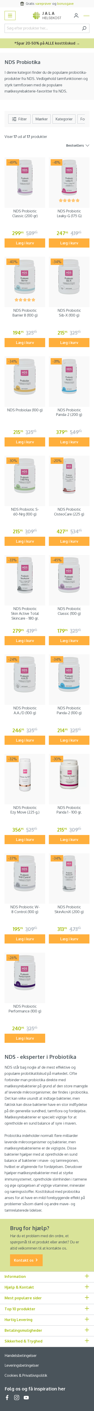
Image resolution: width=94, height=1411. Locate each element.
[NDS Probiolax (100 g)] (24, 376)
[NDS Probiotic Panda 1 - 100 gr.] (69, 774)
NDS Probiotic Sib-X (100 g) (69, 312)
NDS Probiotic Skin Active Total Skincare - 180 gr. (25, 613)
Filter (22, 119)
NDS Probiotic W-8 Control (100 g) (25, 909)
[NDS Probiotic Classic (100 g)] (69, 575)
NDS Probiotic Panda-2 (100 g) (69, 710)
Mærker (41, 119)
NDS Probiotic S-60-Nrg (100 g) (25, 511)
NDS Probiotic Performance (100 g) (25, 1008)
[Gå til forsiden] (47, 15)
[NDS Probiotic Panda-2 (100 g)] (69, 674)
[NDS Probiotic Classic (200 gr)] (24, 177)
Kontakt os (24, 1260)
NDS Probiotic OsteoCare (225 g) (69, 511)
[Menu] (10, 15)
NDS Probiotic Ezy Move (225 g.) (24, 810)
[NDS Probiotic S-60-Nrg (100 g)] (24, 475)
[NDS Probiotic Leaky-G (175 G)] (69, 177)
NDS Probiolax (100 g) (25, 410)
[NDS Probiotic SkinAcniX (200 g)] (69, 873)
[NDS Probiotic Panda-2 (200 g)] (69, 376)
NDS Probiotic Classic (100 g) (69, 611)
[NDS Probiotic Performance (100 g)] (24, 972)
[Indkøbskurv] (86, 15)
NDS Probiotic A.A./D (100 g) (25, 710)
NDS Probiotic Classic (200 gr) (25, 213)
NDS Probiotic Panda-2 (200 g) (69, 412)
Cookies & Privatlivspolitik (26, 1375)
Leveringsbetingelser (22, 1365)
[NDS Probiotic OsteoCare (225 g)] (69, 475)
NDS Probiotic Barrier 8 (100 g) (25, 312)
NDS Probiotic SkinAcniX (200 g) (69, 909)
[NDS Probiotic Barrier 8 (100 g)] (24, 277)
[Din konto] (76, 15)
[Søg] (84, 28)
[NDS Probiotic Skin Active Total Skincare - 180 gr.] (24, 575)
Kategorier (64, 119)
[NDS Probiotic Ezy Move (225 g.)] (24, 774)
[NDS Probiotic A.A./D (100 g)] (24, 674)
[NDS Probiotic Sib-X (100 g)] (69, 277)
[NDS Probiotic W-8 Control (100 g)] (24, 873)
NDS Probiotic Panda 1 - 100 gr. (69, 810)
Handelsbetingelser (21, 1355)
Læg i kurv (25, 243)
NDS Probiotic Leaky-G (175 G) (69, 213)
